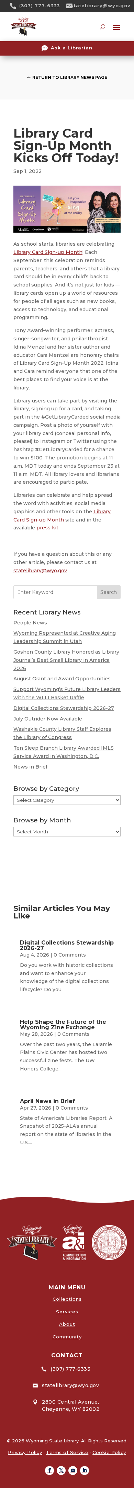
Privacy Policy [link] (25, 1452)
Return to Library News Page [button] (69, 77)
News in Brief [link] (30, 767)
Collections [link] (67, 1299)
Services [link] (67, 1311)
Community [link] (67, 1336)
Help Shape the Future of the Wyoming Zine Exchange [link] (63, 1025)
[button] (49, 1470)
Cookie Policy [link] (109, 1452)
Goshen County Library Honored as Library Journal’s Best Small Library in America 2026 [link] (66, 660)
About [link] (67, 1324)
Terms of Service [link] (67, 1452)
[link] (15, 6)
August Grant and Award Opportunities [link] (62, 679)
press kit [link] (47, 528)
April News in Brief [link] (47, 1101)
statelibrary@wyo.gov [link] (101, 5)
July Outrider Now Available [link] (47, 719)
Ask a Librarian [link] (71, 47)
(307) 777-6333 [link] (39, 5)
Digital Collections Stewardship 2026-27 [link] (63, 708)
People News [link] (30, 623)
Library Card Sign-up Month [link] (47, 252)
